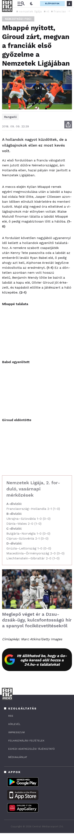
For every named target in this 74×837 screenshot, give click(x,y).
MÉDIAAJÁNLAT (17, 757)
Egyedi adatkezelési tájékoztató (31, 748)
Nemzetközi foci (18, 18)
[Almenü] (21, 3)
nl (47, 11)
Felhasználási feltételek (26, 740)
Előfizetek (52, 3)
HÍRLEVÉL (14, 724)
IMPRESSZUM (16, 732)
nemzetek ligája (30, 11)
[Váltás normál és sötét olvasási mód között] (31, 3)
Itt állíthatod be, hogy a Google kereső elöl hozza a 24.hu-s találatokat (42, 660)
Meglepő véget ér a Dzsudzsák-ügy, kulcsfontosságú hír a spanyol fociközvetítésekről (37, 620)
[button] (69, 11)
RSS (10, 715)
